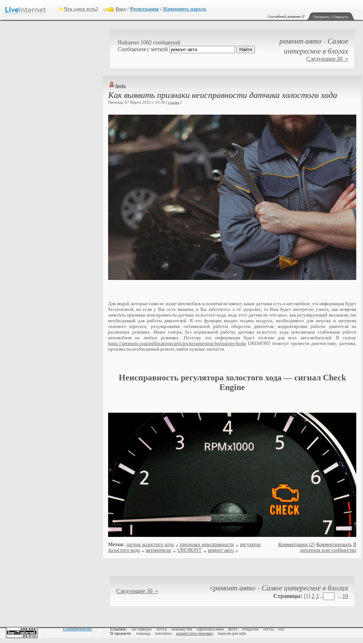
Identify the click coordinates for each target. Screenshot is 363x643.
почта (161, 629)
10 (345, 596)
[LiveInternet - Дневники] (31, 8)
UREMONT (189, 550)
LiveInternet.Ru (77, 629)
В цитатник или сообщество (328, 547)
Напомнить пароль (184, 9)
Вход (121, 9)
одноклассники (210, 629)
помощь (143, 633)
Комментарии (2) (296, 544)
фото (233, 629)
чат (281, 629)
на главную (142, 629)
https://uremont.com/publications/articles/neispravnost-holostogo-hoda (177, 343)
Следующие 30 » (327, 59)
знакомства (181, 629)
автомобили (158, 550)
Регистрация (144, 9)
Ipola (120, 85)
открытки (250, 629)
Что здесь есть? (81, 9)
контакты (163, 633)
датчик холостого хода (150, 544)
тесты (268, 629)
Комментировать (334, 544)
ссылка (173, 102)
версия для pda (232, 633)
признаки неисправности (207, 544)
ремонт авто (221, 550)
